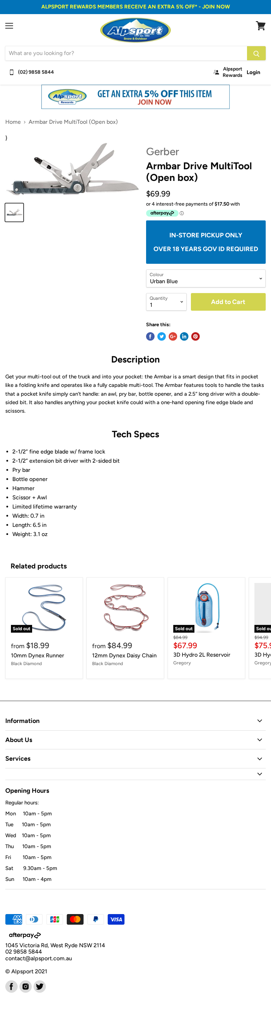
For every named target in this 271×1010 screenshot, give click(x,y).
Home (13, 122)
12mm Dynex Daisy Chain (124, 655)
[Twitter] (39, 986)
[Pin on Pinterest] (195, 336)
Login (253, 72)
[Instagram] (25, 986)
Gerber (162, 151)
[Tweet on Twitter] (161, 336)
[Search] (256, 53)
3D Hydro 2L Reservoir (201, 654)
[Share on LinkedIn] (184, 336)
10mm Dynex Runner (37, 655)
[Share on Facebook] (150, 336)
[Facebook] (11, 986)
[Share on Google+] (173, 336)
